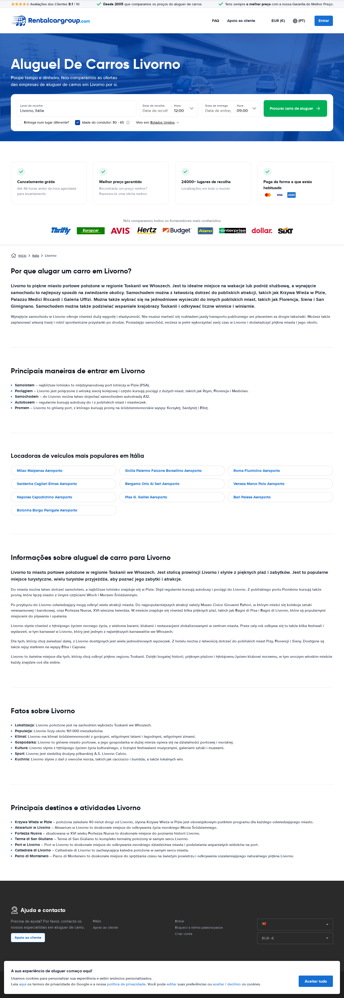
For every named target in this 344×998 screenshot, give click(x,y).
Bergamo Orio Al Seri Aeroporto (152, 484)
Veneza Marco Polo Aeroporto (259, 484)
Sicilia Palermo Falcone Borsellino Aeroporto (163, 470)
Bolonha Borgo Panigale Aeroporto (47, 510)
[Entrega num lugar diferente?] (19, 122)
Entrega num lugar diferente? (46, 122)
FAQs (97, 921)
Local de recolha (31, 105)
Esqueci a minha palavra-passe (199, 927)
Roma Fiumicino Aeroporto (256, 470)
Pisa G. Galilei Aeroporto (146, 497)
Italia (35, 255)
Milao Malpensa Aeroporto (39, 470)
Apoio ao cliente (241, 20)
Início (22, 255)
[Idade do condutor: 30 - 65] (77, 122)
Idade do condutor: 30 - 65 (103, 122)
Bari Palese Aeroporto (252, 497)
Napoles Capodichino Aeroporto (44, 497)
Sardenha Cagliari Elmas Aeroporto (47, 484)
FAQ (215, 20)
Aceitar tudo (316, 981)
